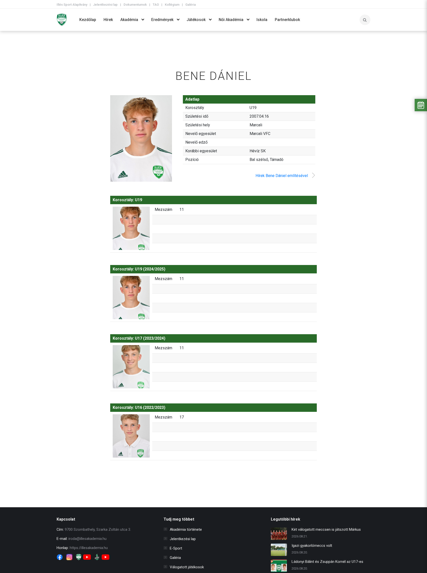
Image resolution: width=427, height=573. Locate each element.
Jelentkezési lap (105, 4)
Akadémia (129, 19)
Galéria (190, 4)
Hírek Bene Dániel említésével (282, 175)
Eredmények (162, 19)
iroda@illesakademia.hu (87, 538)
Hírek (108, 19)
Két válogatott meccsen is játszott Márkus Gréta (326, 530)
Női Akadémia (231, 19)
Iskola (261, 19)
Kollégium (172, 4)
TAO (156, 4)
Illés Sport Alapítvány (72, 4)
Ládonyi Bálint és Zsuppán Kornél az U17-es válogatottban (327, 562)
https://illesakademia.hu (89, 548)
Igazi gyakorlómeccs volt (312, 545)
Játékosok (196, 19)
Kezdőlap (87, 19)
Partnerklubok (287, 19)
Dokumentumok (135, 4)
